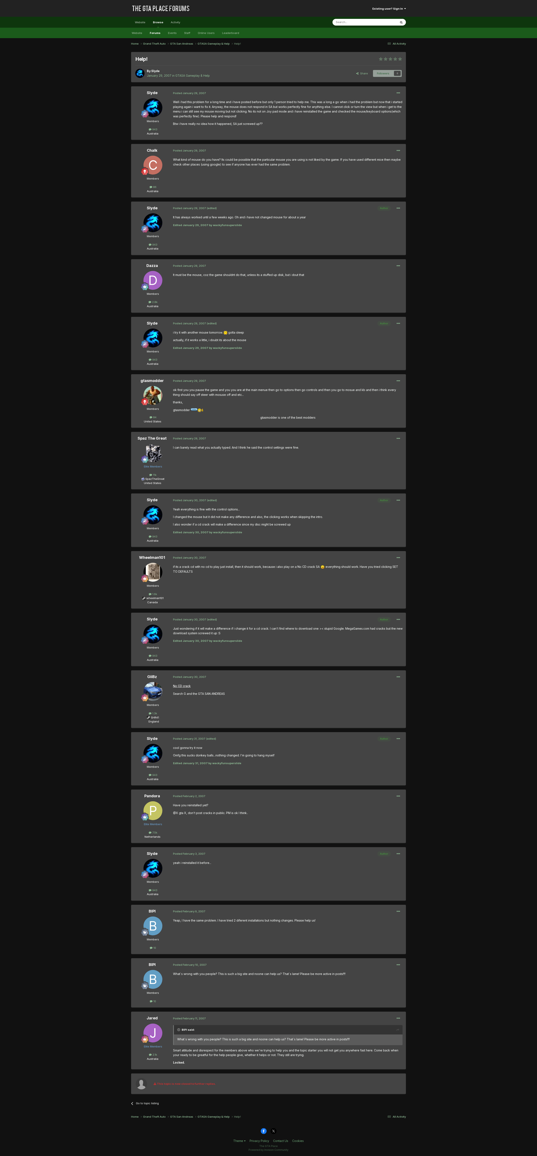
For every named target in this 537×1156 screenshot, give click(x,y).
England (152, 721)
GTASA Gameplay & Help (192, 75)
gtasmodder (152, 380)
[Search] (401, 22)
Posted (189, 93)
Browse (158, 22)
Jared (152, 1018)
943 (154, 129)
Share (363, 73)
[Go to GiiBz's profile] (152, 691)
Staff (187, 33)
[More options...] (398, 93)
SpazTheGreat (154, 478)
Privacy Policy (259, 1141)
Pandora (152, 796)
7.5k (154, 832)
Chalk (152, 150)
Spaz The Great (152, 438)
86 (154, 187)
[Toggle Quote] (179, 1029)
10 (154, 947)
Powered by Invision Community (268, 1149)
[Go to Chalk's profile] (152, 165)
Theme (238, 1141)
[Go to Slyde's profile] (140, 73)
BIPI (152, 911)
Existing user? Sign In (388, 8)
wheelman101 (155, 598)
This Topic (384, 22)
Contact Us (280, 1141)
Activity (175, 22)
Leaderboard (230, 33)
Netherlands (152, 836)
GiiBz (152, 676)
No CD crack (182, 686)
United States (152, 421)
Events (172, 33)
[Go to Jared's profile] (152, 1033)
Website (140, 22)
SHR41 (155, 717)
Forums (155, 33)
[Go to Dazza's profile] (152, 280)
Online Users (206, 33)
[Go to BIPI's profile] (152, 926)
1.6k (154, 594)
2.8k (154, 302)
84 (154, 417)
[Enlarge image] (225, 332)
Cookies (298, 1141)
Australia (152, 133)
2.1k (154, 1054)
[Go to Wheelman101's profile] (152, 572)
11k (154, 474)
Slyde (155, 71)
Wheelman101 (152, 557)
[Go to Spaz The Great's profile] (152, 453)
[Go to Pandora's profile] (152, 810)
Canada (152, 602)
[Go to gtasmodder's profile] (152, 395)
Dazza (152, 265)
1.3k (154, 713)
